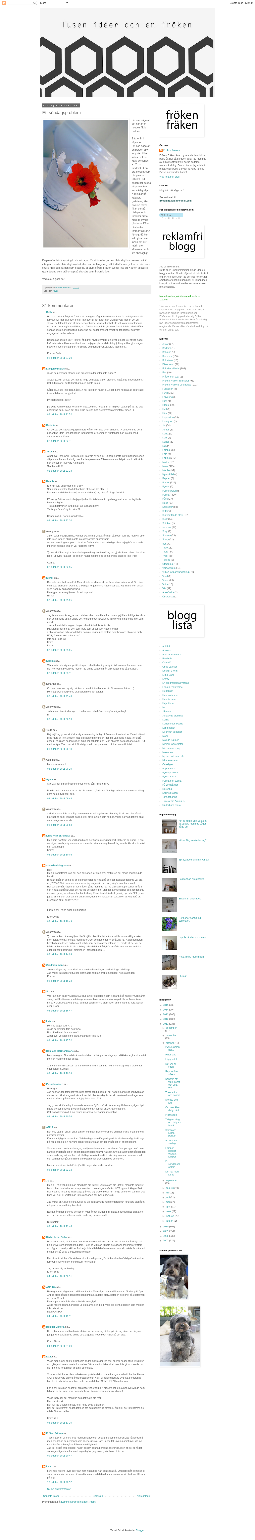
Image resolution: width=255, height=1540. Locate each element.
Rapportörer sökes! (171, 1073)
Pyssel (166, 486)
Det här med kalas (172, 1173)
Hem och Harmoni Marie (60, 1051)
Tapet (165, 547)
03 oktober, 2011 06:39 (59, 719)
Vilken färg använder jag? (176, 572)
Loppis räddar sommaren (192, 937)
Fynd (165, 392)
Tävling (166, 559)
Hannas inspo (170, 695)
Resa (165, 503)
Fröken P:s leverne (172, 687)
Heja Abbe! (168, 703)
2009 (166, 1231)
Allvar (55, 291)
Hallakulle (167, 691)
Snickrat (166, 523)
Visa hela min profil (169, 176)
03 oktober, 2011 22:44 (59, 1226)
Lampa (166, 450)
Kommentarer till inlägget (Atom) (78, 1501)
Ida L (49, 1356)
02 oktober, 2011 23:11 (59, 673)
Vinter (165, 580)
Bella (49, 312)
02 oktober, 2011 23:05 (59, 600)
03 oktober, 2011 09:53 (59, 825)
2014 (166, 1009)
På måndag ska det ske (191, 879)
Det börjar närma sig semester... (190, 919)
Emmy (165, 679)
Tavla (165, 551)
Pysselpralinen (54, 1084)
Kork (164, 437)
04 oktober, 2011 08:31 (59, 1276)
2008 (166, 1236)
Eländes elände (170, 368)
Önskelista (168, 596)
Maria (165, 736)
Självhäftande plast (172, 515)
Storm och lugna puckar (170, 1133)
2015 (166, 1005)
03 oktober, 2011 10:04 (59, 854)
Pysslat (166, 494)
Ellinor (49, 577)
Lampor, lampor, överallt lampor (170, 1152)
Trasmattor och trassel (172, 1094)
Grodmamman (54, 965)
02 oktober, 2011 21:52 (59, 414)
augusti (170, 1188)
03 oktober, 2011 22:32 (59, 1169)
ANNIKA (51, 1287)
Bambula (167, 658)
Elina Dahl (168, 675)
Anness (166, 650)
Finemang (170, 1054)
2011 (166, 1023)
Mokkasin (167, 752)
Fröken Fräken (54, 1433)
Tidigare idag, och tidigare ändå (173, 1122)
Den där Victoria (55, 1326)
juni (168, 1197)
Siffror (165, 511)
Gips (164, 401)
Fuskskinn (167, 388)
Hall (164, 409)
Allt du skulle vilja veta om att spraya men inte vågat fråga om (193, 824)
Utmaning (167, 564)
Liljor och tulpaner (172, 731)
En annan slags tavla (190, 898)
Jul (164, 425)
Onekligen (168, 764)
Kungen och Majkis (172, 723)
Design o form (170, 670)
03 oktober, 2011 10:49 (59, 921)
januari (170, 1220)
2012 (166, 1019)
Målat (165, 466)
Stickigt (182, 976)
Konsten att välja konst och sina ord (172, 1083)
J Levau (166, 711)
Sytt (164, 543)
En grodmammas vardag (175, 683)
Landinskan (168, 727)
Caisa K (166, 662)
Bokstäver (167, 360)
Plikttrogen (171, 1115)
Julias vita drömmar (172, 715)
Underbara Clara (171, 805)
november (171, 1035)
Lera (164, 454)
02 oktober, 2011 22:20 (59, 520)
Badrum (166, 348)
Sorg (165, 531)
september (171, 1180)
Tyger (165, 555)
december (171, 1027)
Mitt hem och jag (171, 748)
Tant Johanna (169, 797)
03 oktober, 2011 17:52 (59, 1040)
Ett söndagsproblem (172, 1164)
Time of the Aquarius (173, 801)
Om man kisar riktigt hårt (172, 1109)
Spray (165, 539)
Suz (48, 991)
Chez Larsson (170, 666)
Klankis (50, 661)
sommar (166, 527)
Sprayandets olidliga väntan (194, 859)
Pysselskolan (169, 490)
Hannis (50, 481)
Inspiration (168, 417)
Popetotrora (168, 768)
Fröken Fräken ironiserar (175, 380)
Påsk (165, 498)
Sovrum (166, 535)
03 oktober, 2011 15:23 (59, 981)
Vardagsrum (169, 568)
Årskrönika (168, 592)
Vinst (165, 576)
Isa (164, 707)
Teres (49, 451)
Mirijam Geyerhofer (172, 744)
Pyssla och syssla (171, 780)
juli (168, 1192)
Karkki (165, 719)
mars (169, 1211)
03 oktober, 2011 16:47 (59, 1010)
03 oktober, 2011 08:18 (59, 749)
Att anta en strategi (171, 1142)
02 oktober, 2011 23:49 (59, 696)
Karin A (50, 425)
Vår (164, 588)
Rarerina (167, 789)
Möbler (166, 470)
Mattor (165, 462)
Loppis (166, 458)
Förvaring (167, 397)
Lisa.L (49, 1466)
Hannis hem (169, 699)
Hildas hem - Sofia (56, 1237)
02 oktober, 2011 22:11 (59, 441)
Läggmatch (171, 1059)
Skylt (165, 519)
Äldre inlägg (143, 1496)
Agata (49, 779)
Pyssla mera (169, 776)
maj (168, 1202)
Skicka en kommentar (59, 1489)
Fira (164, 372)
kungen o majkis (55, 368)
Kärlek (165, 441)
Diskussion (168, 364)
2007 (166, 1240)
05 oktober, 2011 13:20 (59, 1422)
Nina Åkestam (170, 760)
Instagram (167, 421)
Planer (166, 482)
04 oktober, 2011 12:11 (59, 1316)
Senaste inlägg (51, 1496)
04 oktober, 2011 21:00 (59, 1346)
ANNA (49, 1127)
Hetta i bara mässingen (191, 956)
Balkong (166, 352)
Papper (166, 478)
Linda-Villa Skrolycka (58, 835)
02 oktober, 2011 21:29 (59, 358)
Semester (167, 507)
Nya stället (168, 474)
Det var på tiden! (171, 1065)
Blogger (140, 1530)
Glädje (166, 405)
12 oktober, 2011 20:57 (59, 1482)
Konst (165, 433)
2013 (166, 1014)
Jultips (165, 429)
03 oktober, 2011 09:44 (59, 798)
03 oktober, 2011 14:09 (59, 954)
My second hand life (173, 756)
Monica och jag (171, 1101)
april (168, 1206)
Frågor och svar (170, 376)
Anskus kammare (171, 654)
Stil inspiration (170, 793)
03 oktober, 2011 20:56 (59, 1116)
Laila (49, 1021)
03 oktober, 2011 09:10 (59, 768)
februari (170, 1216)
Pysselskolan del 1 (172, 1048)
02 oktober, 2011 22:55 (59, 567)
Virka (165, 584)
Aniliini (166, 646)
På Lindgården (170, 784)
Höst (164, 413)
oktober (170, 1043)
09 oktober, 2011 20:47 (59, 1455)
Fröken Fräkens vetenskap (176, 384)
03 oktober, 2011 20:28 (59, 1073)
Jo (47, 1180)
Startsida (98, 1496)
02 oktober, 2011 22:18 (59, 470)
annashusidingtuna (57, 865)
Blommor (167, 356)
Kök (164, 445)
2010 (166, 1226)
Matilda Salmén (170, 740)
